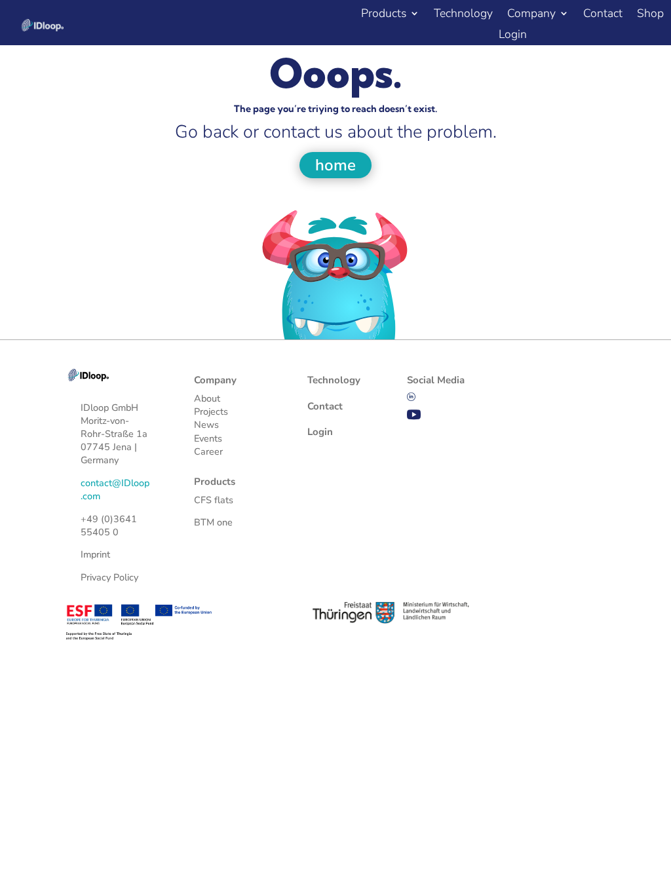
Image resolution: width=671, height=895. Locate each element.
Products (383, 15)
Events (208, 438)
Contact (603, 15)
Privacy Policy (109, 577)
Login (513, 35)
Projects (211, 411)
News (206, 424)
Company (531, 15)
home (335, 165)
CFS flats (213, 499)
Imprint (95, 554)
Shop (650, 15)
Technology (463, 15)
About (207, 398)
